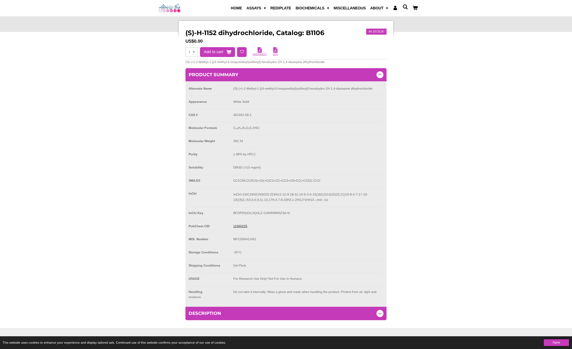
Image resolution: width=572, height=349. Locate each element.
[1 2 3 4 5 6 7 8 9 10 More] (191, 52)
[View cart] (415, 8)
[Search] (405, 7)
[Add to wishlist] (242, 52)
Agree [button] (556, 342)
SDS (275, 54)
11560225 (240, 226)
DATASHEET (260, 54)
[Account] (395, 8)
